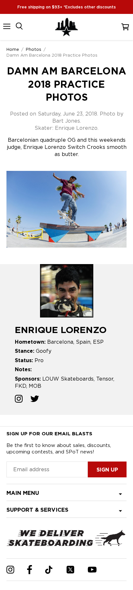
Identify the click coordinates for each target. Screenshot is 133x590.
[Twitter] (70, 569)
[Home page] (66, 27)
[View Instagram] (19, 399)
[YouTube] (92, 570)
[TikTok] (49, 570)
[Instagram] (10, 569)
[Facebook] (29, 569)
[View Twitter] (34, 399)
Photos (33, 49)
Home (12, 49)
